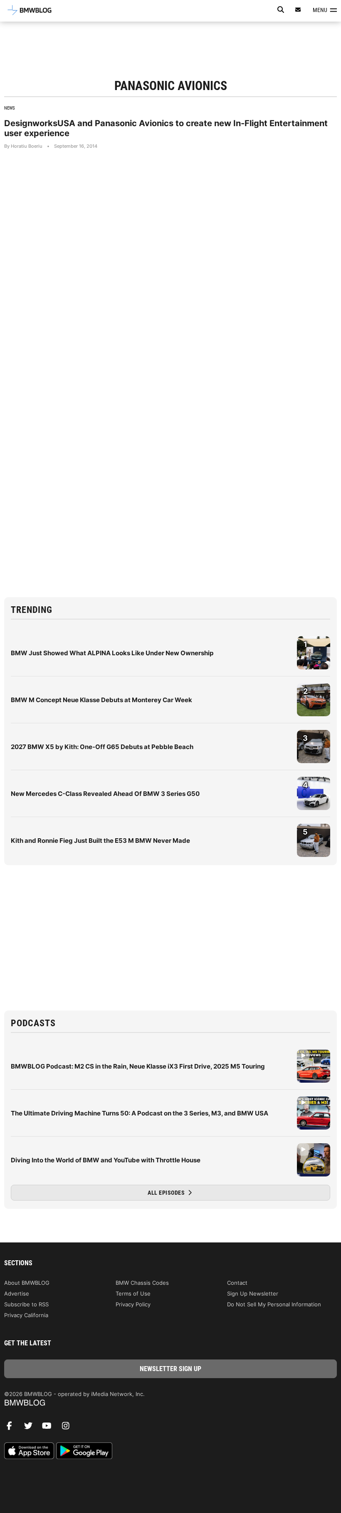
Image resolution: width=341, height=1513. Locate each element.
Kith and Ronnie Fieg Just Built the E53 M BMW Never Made (100, 840)
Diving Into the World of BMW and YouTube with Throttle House (105, 1160)
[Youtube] (50, 1428)
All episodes (167, 1192)
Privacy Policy (133, 1304)
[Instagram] (68, 1428)
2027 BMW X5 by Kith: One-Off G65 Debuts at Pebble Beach (102, 747)
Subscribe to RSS (26, 1304)
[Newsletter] (298, 10)
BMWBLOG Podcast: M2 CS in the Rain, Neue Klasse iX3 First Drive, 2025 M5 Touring (138, 1066)
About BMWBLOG (26, 1282)
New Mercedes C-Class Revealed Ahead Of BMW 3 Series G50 (105, 794)
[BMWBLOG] (170, 1403)
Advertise (16, 1293)
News (9, 108)
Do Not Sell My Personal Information (274, 1304)
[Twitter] (31, 1428)
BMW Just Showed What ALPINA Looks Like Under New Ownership (112, 653)
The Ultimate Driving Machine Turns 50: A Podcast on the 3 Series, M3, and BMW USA (139, 1113)
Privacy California (26, 1315)
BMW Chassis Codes (142, 1282)
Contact (237, 1282)
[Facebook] (12, 1428)
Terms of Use (133, 1293)
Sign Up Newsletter (252, 1293)
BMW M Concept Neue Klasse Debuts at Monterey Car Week (101, 700)
